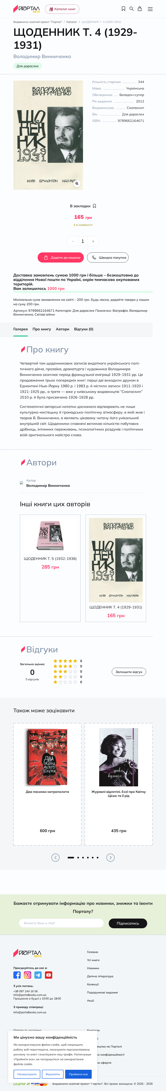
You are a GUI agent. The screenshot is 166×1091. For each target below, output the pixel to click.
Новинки (93, 968)
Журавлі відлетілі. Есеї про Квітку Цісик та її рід (119, 794)
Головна (92, 952)
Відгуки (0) (83, 329)
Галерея (20, 329)
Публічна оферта (99, 1062)
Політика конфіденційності (106, 1054)
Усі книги (93, 960)
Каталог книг (65, 9)
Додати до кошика (65, 257)
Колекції (93, 984)
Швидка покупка (112, 257)
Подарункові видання (102, 992)
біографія (120, 310)
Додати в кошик (51, 838)
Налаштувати (26, 1074)
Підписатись (128, 923)
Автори (62, 329)
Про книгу (42, 329)
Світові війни (45, 314)
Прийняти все (78, 1074)
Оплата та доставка (27, 1030)
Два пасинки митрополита (47, 792)
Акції (90, 1000)
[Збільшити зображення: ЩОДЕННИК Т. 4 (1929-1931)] (48, 135)
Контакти (93, 1030)
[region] (52, 1057)
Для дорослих (83, 310)
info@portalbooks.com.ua (29, 995)
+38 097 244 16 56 (25, 991)
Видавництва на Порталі (104, 1046)
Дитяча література (100, 976)
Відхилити (53, 1074)
